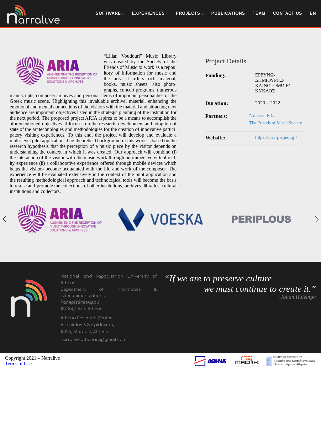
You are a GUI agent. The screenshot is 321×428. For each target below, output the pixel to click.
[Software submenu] (123, 14)
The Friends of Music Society (275, 123)
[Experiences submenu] (167, 14)
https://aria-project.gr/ (276, 137)
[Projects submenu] (202, 14)
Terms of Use (18, 363)
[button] (4, 219)
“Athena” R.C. (262, 115)
